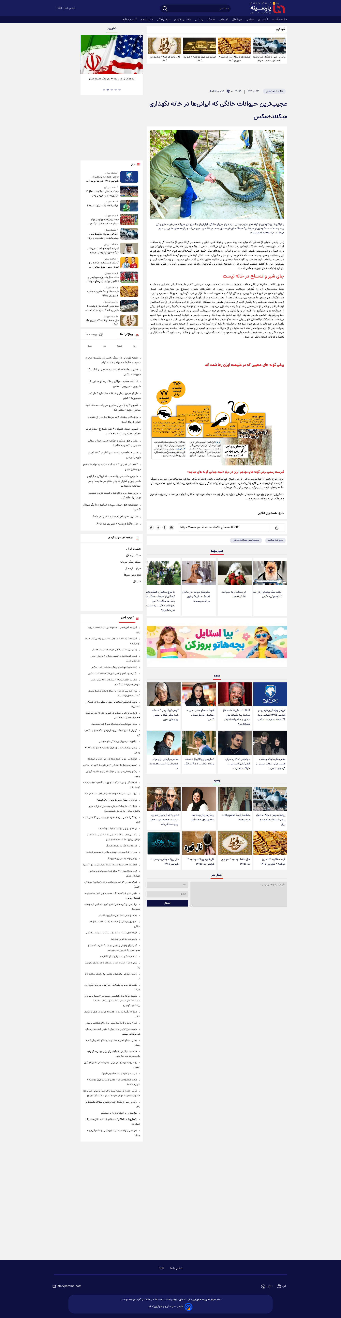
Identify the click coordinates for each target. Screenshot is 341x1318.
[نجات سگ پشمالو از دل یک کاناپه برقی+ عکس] (270, 573)
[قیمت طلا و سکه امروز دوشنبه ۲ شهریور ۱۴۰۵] (234, 46)
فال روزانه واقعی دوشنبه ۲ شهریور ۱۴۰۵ (165, 862)
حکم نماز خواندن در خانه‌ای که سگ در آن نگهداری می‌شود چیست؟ (196, 596)
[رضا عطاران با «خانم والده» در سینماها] (235, 799)
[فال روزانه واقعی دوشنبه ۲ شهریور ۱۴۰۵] (164, 843)
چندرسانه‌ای (147, 20)
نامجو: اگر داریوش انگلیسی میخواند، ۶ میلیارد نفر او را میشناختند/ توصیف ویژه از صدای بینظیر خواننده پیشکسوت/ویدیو (112, 1001)
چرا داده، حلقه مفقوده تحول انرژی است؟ (116, 800)
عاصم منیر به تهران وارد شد (124, 939)
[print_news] (171, 527)
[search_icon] (165, 9)
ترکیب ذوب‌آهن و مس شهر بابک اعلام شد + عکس (112, 674)
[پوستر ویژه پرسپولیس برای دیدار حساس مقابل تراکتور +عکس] (129, 220)
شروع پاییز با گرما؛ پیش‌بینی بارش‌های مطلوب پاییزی (111, 1023)
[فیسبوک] (164, 527)
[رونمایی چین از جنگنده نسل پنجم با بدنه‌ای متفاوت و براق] (269, 46)
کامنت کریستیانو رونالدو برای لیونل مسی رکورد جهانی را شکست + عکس (103, 265)
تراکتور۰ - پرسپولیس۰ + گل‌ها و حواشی (118, 741)
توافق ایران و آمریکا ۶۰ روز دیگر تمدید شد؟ (111, 79)
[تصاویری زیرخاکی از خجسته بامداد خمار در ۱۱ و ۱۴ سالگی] (199, 743)
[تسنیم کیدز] (217, 643)
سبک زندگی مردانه (130, 562)
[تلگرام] (158, 527)
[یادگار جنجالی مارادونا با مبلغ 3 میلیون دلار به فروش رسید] (129, 192)
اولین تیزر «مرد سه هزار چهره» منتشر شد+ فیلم (114, 650)
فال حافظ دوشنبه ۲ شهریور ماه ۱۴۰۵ (165, 59)
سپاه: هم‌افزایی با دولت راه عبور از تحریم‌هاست (114, 724)
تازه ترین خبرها (132, 575)
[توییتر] (151, 527)
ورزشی (199, 20)
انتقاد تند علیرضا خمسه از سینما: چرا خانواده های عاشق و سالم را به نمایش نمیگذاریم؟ (236, 717)
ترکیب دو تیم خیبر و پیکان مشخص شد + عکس (114, 667)
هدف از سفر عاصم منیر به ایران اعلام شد (117, 915)
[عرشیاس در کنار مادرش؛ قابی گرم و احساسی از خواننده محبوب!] (235, 743)
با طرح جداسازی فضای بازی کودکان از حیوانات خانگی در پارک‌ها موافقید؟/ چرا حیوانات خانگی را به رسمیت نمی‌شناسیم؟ (160, 601)
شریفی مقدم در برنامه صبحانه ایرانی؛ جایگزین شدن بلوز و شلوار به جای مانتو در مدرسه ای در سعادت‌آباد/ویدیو (114, 481)
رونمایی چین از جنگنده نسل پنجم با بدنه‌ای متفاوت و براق (269, 59)
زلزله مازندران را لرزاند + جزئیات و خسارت (117, 828)
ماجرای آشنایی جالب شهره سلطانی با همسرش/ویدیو (111, 852)
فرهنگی (211, 20)
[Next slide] (138, 55)
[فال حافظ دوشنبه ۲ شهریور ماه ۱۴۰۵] (164, 46)
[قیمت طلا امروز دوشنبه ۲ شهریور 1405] (199, 46)
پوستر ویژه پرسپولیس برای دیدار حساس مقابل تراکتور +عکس (104, 222)
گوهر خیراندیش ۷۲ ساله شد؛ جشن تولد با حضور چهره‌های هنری (165, 715)
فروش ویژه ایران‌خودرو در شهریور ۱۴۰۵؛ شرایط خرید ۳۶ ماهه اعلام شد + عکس (271, 715)
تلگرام (269, 1286)
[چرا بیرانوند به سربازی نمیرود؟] (129, 205)
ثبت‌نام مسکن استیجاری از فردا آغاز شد (118, 957)
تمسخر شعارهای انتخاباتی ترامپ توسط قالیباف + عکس (110, 765)
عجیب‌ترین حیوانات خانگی (246, 540)
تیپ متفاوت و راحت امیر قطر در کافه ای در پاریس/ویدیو (103, 250)
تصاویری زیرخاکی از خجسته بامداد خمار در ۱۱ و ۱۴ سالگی (199, 761)
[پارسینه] (265, 8)
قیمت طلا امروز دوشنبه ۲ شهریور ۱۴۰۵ (199, 59)
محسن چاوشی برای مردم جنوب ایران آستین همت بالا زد (164, 764)
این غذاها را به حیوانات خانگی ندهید (233, 594)
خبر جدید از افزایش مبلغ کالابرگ (121, 846)
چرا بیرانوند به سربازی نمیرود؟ (102, 206)
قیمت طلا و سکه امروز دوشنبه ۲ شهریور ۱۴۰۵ (234, 59)
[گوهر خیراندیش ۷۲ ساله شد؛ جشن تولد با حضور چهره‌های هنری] (164, 694)
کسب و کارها (129, 20)
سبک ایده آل (133, 555)
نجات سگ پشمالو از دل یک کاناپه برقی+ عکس (267, 594)
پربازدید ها (126, 334)
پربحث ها (91, 334)
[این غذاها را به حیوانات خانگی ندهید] (235, 573)
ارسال (167, 903)
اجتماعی (224, 20)
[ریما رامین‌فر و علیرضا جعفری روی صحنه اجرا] (199, 799)
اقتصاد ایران (133, 549)
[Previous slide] (85, 55)
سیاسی (250, 20)
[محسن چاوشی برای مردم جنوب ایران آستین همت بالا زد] (164, 743)
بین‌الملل (237, 20)
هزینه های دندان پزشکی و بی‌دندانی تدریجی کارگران (111, 933)
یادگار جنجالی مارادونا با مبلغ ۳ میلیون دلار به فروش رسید (102, 193)
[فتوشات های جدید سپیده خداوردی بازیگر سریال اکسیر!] (199, 694)
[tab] (119, 90)
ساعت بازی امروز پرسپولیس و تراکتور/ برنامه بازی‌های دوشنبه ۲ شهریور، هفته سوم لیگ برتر (102, 279)
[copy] (277, 527)
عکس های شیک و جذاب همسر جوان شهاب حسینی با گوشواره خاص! (270, 764)
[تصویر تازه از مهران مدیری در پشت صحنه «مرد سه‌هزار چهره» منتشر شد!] (164, 799)
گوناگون (280, 29)
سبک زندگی (164, 20)
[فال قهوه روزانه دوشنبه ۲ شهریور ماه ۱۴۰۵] (199, 843)
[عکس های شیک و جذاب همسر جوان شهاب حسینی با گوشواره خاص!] (270, 743)
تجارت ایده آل (133, 568)
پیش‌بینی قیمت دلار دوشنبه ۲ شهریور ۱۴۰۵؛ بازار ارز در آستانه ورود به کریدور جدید (101, 308)
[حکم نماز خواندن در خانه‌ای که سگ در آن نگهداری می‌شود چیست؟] (199, 573)
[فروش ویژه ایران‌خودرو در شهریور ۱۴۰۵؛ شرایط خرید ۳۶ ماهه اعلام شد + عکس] (270, 694)
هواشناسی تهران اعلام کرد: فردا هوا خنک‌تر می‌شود (112, 759)
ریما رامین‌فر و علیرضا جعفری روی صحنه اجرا (202, 817)
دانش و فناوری (183, 20)
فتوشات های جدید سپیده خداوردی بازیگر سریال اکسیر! (200, 715)
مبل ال (137, 581)
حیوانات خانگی (275, 540)
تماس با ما (70, 8)
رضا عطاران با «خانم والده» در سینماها (236, 817)
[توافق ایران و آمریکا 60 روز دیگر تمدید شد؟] (111, 54)
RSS (60, 8)
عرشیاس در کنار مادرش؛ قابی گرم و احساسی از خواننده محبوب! (237, 764)
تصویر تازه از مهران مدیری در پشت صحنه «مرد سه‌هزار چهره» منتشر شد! (164, 819)
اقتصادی (263, 20)
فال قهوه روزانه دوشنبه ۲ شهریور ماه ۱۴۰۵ (200, 862)
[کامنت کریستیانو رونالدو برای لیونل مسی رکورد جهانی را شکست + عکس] (129, 263)
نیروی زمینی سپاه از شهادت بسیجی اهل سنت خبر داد (110, 794)
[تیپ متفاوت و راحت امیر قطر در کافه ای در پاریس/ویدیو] (129, 249)
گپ (284, 1286)
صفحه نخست (279, 20)
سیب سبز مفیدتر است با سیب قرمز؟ (119, 1074)
